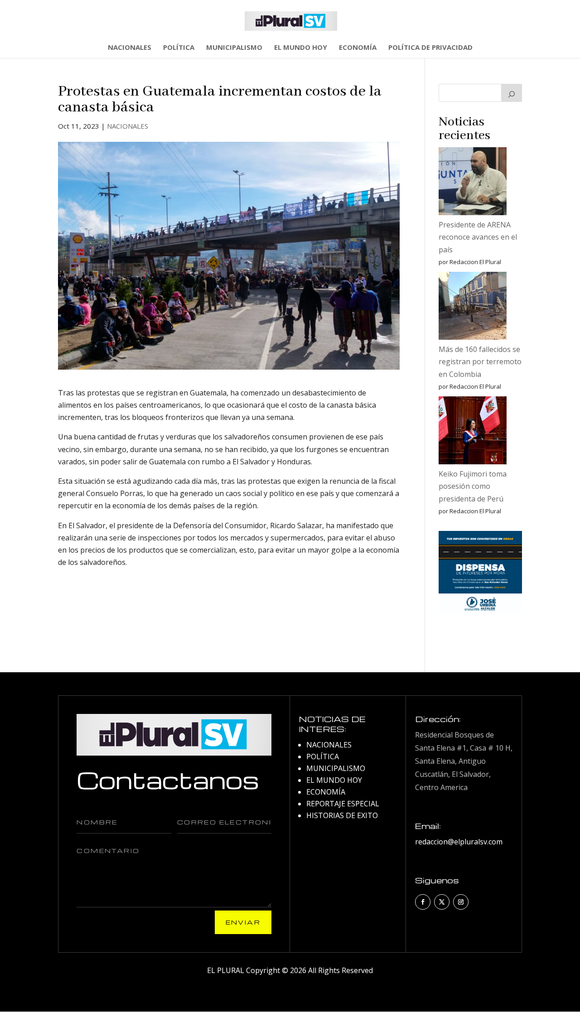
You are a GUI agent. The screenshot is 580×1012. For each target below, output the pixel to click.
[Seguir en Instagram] (461, 902)
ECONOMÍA (358, 48)
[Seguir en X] (442, 902)
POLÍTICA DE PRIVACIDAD (430, 48)
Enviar (243, 922)
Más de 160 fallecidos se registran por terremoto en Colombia (480, 361)
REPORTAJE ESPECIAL (342, 804)
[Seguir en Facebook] (422, 902)
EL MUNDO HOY (300, 48)
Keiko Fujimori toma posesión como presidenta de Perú (473, 486)
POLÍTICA (178, 48)
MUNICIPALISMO (234, 48)
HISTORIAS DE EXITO (342, 815)
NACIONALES (129, 48)
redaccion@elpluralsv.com (459, 842)
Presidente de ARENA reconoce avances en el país (478, 237)
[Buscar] (511, 93)
